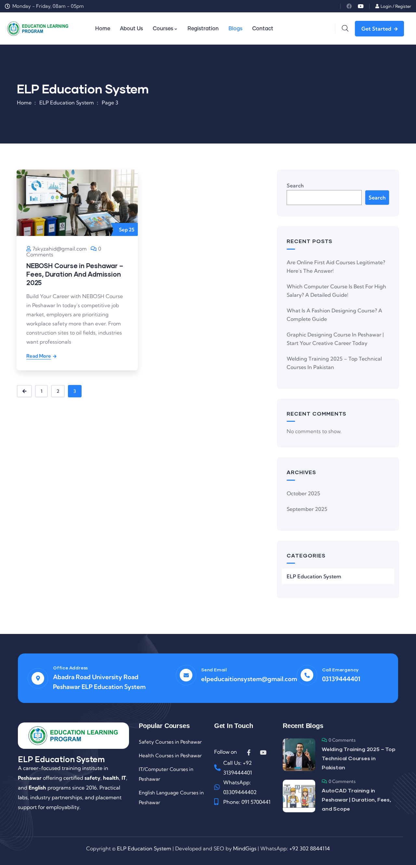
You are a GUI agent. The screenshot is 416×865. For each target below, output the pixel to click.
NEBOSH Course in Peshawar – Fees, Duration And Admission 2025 (74, 274)
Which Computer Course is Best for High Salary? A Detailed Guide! (336, 290)
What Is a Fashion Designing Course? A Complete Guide (334, 314)
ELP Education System (314, 576)
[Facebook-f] (248, 752)
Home (24, 102)
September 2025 (307, 509)
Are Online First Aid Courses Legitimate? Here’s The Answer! (336, 266)
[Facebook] (349, 6)
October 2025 (303, 493)
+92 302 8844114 (309, 848)
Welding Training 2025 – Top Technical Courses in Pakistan (334, 362)
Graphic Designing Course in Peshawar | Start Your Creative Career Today (335, 338)
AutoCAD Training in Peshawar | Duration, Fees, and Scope (356, 799)
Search (295, 185)
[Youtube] (360, 6)
